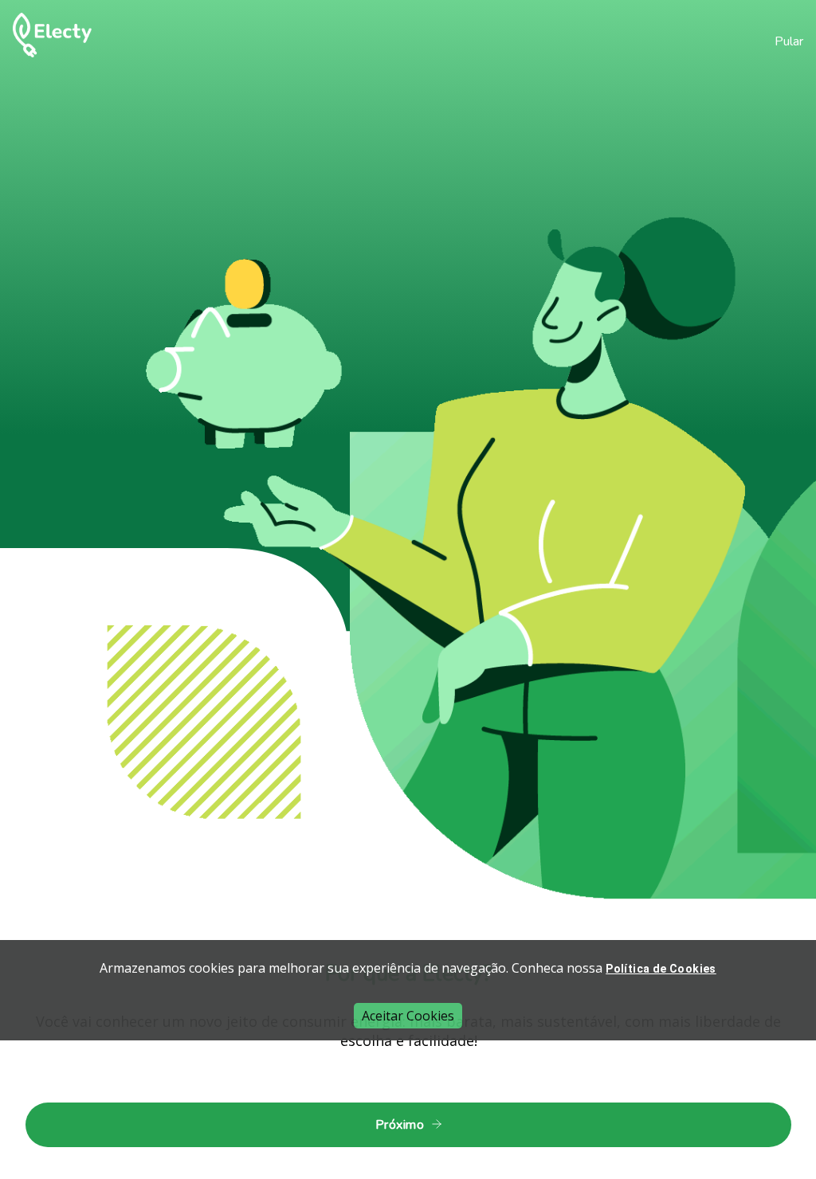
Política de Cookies (661, 968)
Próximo (400, 1125)
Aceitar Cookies (408, 1015)
